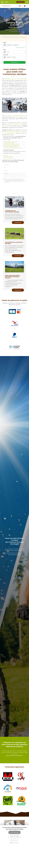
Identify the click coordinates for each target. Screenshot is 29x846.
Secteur (6, 35)
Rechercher (14, 62)
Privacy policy (15, 842)
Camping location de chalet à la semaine (11, 144)
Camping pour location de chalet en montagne (12, 147)
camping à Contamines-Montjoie (15, 115)
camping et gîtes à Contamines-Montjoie (16, 78)
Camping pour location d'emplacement (11, 146)
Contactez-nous (20, 1)
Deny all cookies (15, 836)
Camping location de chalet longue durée (11, 145)
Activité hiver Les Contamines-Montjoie (12, 211)
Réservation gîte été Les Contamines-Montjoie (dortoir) (12, 277)
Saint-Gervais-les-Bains (8, 157)
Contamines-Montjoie (13, 35)
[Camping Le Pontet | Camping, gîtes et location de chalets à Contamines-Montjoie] (4, 2)
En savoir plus (18, 222)
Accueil (2, 35)
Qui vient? (6, 54)
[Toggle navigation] (27, 2)
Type (5, 49)
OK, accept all (15, 832)
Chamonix (6, 155)
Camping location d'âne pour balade (10, 141)
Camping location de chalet (9, 142)
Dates (5, 42)
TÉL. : (6, 5)
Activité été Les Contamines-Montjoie (14, 242)
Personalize (15, 840)
